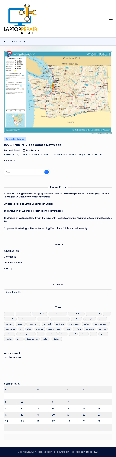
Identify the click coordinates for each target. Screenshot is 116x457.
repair (67, 329)
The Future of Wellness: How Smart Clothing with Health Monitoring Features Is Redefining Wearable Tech (58, 219)
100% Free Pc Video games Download (33, 145)
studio (63, 334)
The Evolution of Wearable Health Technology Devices (33, 210)
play (29, 329)
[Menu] (110, 19)
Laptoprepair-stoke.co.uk (84, 451)
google (21, 324)
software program (26, 334)
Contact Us (10, 256)
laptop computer (101, 324)
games (102, 319)
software (9, 334)
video (19, 339)
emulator (76, 319)
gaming (9, 324)
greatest (47, 324)
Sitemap (8, 268)
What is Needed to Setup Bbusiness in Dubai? (28, 203)
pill (21, 329)
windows (56, 339)
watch (45, 339)
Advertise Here (11, 250)
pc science (10, 329)
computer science (60, 319)
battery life (10, 319)
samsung (90, 329)
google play (33, 324)
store (41, 334)
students (52, 334)
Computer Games (15, 139)
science (102, 329)
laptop (86, 324)
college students (27, 319)
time (93, 334)
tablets (84, 334)
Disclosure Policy (13, 262)
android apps (23, 314)
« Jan (8, 437)
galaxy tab (89, 319)
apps (107, 314)
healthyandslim (12, 357)
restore (78, 329)
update (103, 334)
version (9, 339)
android (9, 314)
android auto (39, 314)
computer (43, 319)
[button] (46, 172)
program (39, 329)
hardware (60, 324)
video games (32, 339)
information (74, 324)
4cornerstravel (12, 353)
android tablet (94, 314)
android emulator (57, 314)
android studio (76, 314)
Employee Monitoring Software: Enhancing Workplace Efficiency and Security (45, 228)
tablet (73, 334)
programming (54, 329)
